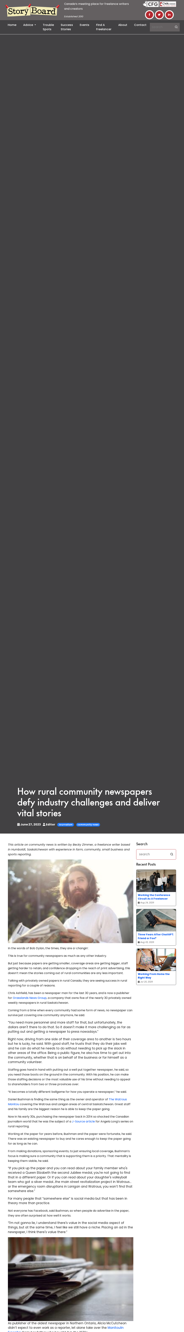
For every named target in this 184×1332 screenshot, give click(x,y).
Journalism (66, 824)
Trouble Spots (48, 27)
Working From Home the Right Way (154, 975)
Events (84, 25)
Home (12, 25)
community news (88, 824)
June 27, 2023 (30, 824)
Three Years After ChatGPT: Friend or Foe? (156, 936)
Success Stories (67, 27)
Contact (140, 25)
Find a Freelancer (103, 27)
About (122, 25)
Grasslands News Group (30, 998)
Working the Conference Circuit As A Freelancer (154, 896)
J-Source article (83, 1121)
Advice (28, 25)
